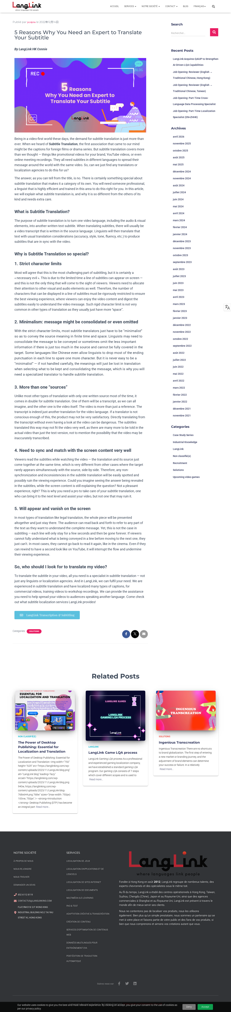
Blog (185, 6)
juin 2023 (178, 283)
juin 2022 (178, 366)
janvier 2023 (180, 317)
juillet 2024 (179, 192)
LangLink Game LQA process (112, 753)
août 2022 (178, 352)
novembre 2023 (182, 248)
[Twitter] (127, 983)
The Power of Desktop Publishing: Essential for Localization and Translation (41, 747)
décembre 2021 (182, 408)
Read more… (43, 806)
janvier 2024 (180, 234)
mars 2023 (179, 304)
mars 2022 (179, 387)
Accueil (114, 6)
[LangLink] (27, 6)
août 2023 (178, 269)
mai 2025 (178, 164)
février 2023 (180, 311)
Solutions (34, 631)
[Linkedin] (135, 983)
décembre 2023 (182, 241)
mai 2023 (178, 290)
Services (129, 6)
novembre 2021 (182, 415)
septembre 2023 (182, 262)
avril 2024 (178, 213)
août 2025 (178, 157)
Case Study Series (183, 435)
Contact (170, 6)
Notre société (150, 6)
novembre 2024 (182, 178)
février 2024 (180, 227)
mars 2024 (179, 220)
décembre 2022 (182, 325)
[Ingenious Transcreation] (186, 710)
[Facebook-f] (119, 983)
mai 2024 (178, 206)
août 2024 (178, 185)
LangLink (178, 449)
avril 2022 (178, 380)
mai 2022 (178, 373)
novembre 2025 (182, 143)
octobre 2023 (180, 255)
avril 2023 (178, 297)
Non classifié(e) (182, 456)
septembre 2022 (182, 345)
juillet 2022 (179, 359)
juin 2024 (178, 199)
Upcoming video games (186, 477)
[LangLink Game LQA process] (115, 715)
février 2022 (180, 394)
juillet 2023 (179, 276)
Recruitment (180, 463)
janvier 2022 (180, 401)
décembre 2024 (182, 171)
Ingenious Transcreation (179, 742)
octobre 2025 (180, 150)
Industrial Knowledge (185, 442)
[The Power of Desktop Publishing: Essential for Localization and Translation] (45, 710)
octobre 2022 (180, 338)
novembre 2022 (182, 331)
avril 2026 (178, 136)
